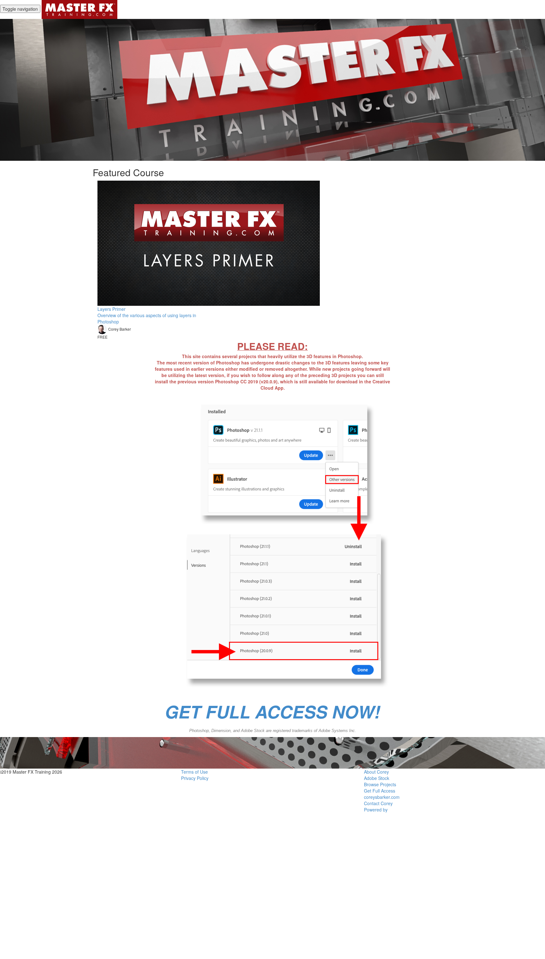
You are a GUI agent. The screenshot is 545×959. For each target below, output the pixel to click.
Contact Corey (378, 803)
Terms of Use (194, 772)
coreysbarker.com (382, 797)
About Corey (376, 772)
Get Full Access (379, 791)
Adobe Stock (376, 778)
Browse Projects (380, 784)
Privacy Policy (194, 778)
